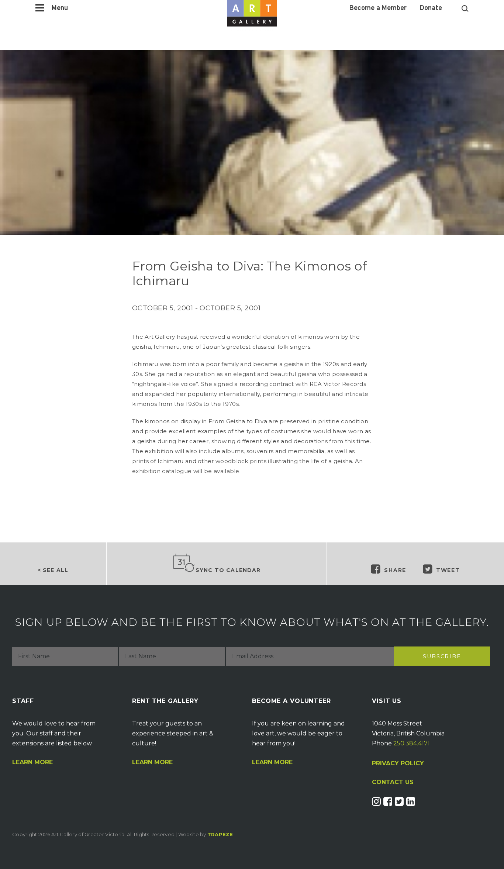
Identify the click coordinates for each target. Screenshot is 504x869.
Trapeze (220, 834)
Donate (431, 8)
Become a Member (378, 8)
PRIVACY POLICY (398, 763)
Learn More (32, 762)
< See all (53, 570)
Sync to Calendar (228, 570)
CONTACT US (393, 782)
